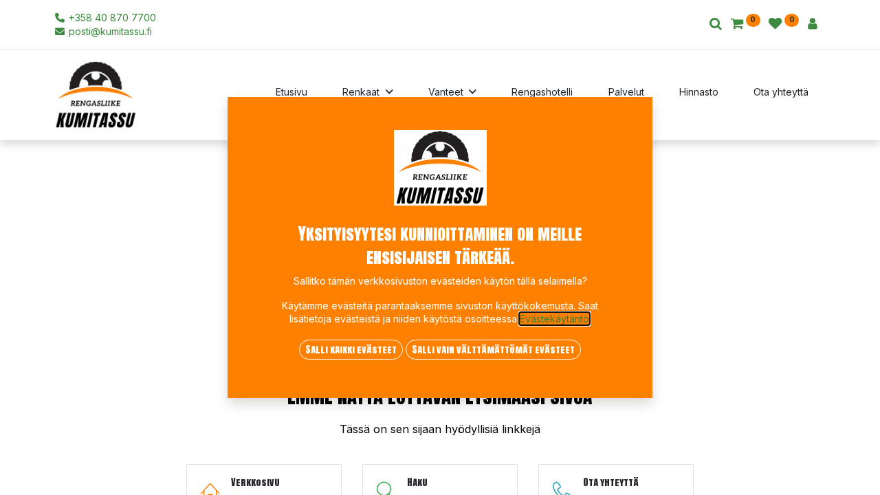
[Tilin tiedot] (812, 24)
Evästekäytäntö (554, 318)
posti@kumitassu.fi (109, 31)
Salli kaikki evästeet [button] (351, 349)
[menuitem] (291, 95)
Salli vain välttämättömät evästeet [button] (493, 349)
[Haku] (716, 24)
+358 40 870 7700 (111, 17)
